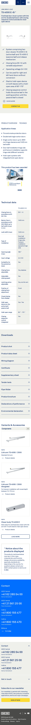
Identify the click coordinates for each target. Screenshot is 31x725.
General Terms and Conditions (9, 719)
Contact (4, 646)
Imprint (18, 721)
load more (15, 536)
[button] (20, 714)
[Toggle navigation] (28, 2)
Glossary (12, 721)
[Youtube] (28, 713)
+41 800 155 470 (11, 621)
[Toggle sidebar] (23, 2)
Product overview (9, 123)
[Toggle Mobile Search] (18, 2)
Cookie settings (5, 721)
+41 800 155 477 (11, 612)
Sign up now (15, 700)
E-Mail (6, 570)
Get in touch (6, 679)
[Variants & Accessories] (15, 429)
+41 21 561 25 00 (11, 603)
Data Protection (22, 719)
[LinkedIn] (25, 713)
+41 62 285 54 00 (12, 594)
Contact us (15, 106)
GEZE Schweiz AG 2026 (7, 717)
